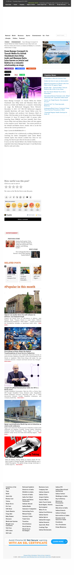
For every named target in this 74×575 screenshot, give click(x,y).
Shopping (21, 4)
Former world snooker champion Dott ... (11, 277)
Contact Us (47, 555)
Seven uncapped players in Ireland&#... (23, 277)
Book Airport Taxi (41, 4)
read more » (7, 361)
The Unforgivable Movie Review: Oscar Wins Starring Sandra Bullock (21, 253)
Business (21, 35)
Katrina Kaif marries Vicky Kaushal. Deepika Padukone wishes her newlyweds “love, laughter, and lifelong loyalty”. (24, 244)
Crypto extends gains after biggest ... (38, 276)
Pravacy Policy (27, 555)
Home (7, 42)
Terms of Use (41, 555)
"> (25, 75)
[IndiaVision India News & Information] (14, 12)
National (7, 35)
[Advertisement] (50, 20)
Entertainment (36, 35)
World (14, 35)
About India (8, 4)
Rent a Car (51, 4)
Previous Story (14, 239)
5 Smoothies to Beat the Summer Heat (55, 78)
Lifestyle (7, 38)
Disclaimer (34, 555)
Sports (28, 35)
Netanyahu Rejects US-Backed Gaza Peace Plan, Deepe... (53, 3)
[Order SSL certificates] (37, 545)
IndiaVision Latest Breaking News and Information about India (36, 557)
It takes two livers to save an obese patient (56, 81)
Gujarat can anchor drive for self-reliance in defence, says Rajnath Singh (19, 315)
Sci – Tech (46, 35)
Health (15, 4)
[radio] (6, 187)
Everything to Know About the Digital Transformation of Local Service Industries (19, 352)
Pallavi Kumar (32, 68)
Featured (22, 38)
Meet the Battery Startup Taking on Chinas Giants (22, 455)
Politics (15, 38)
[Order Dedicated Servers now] (56, 63)
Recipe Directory (61, 4)
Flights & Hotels (31, 4)
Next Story (33, 249)
